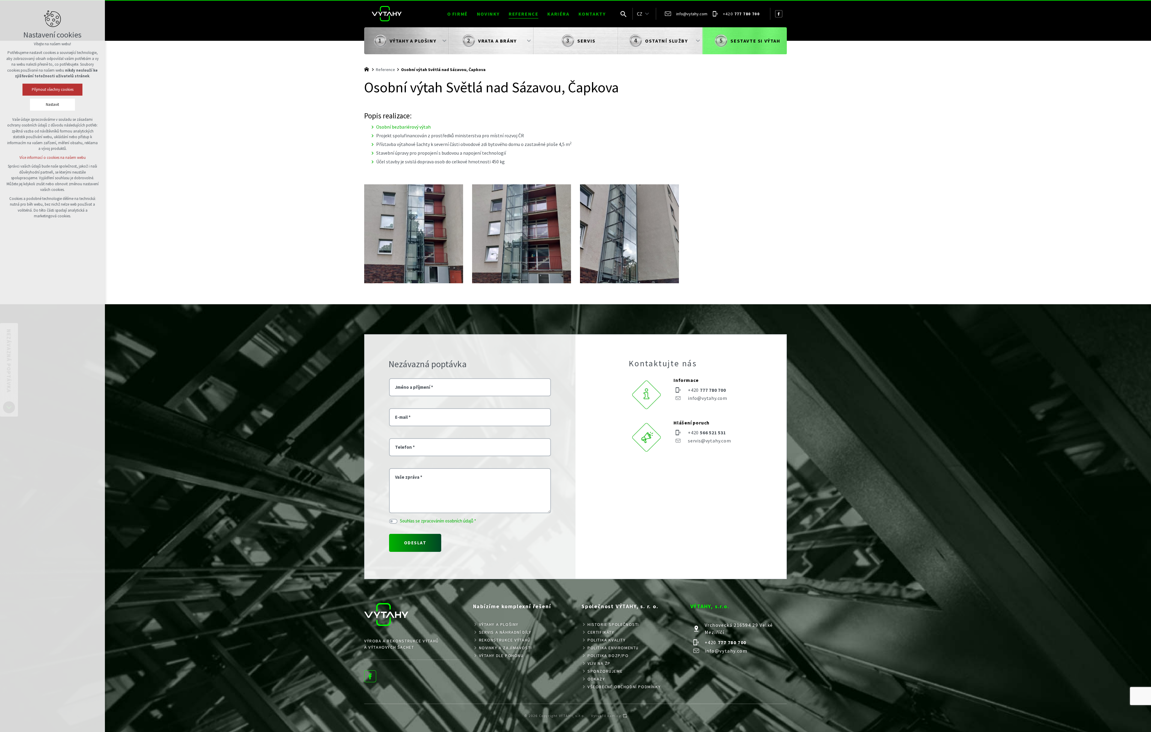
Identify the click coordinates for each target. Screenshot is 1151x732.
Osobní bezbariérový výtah (403, 127)
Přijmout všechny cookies (52, 89)
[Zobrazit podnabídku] (646, 13)
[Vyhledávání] (623, 13)
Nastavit (52, 104)
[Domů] (368, 68)
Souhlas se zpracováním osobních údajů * (438, 521)
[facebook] (778, 13)
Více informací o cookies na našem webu (52, 157)
